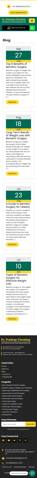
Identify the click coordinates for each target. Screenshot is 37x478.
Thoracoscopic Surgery (10, 409)
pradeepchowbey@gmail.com (16, 458)
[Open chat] (32, 473)
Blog (3, 372)
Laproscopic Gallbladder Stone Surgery (15, 391)
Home (4, 366)
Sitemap (31, 467)
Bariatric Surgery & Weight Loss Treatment (17, 388)
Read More (12, 102)
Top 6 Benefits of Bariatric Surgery (16, 65)
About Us (5, 369)
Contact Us (6, 374)
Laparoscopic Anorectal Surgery (13, 393)
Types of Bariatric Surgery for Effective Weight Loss (17, 279)
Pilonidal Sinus (7, 415)
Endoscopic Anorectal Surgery (12, 399)
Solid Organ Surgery (9, 401)
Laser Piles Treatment (9, 412)
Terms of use (6, 467)
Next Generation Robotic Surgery (13, 385)
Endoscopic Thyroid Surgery (11, 407)
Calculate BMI (7, 377)
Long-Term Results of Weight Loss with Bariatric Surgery (18, 135)
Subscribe (30, 424)
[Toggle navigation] (32, 20)
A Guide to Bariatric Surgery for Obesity (18, 205)
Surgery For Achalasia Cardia (12, 404)
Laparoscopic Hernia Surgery (12, 396)
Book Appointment (18, 12)
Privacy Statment (20, 467)
